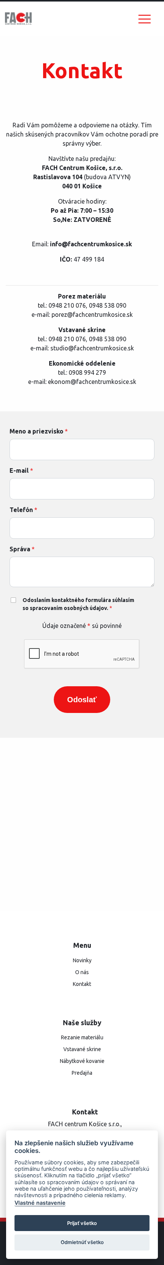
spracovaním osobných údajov (68, 608)
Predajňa (82, 1073)
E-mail (21, 470)
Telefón (23, 509)
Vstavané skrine (82, 1049)
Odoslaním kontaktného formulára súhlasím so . (78, 604)
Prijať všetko (82, 1223)
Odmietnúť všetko (82, 1242)
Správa (22, 549)
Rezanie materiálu (82, 1037)
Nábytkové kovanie (82, 1061)
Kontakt (82, 984)
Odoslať (82, 699)
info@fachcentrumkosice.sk (91, 244)
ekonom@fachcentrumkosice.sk (92, 381)
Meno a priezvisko (39, 431)
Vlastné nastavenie (40, 1202)
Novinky (82, 960)
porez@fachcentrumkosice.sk (92, 314)
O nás (82, 972)
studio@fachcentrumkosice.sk (92, 348)
